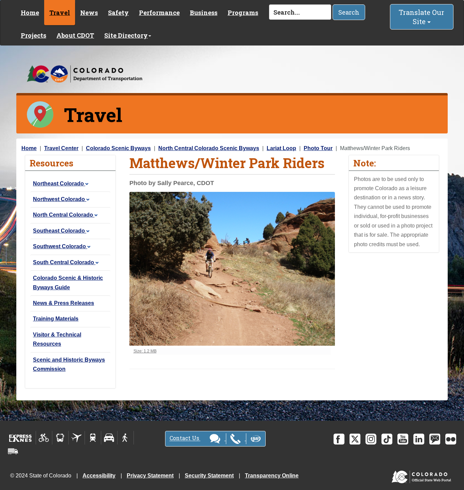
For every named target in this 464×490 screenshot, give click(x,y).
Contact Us (184, 438)
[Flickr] (451, 439)
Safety (118, 12)
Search (348, 12)
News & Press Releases (63, 303)
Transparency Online (272, 475)
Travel (59, 12)
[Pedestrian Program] (125, 437)
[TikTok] (387, 439)
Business (203, 12)
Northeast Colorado (59, 183)
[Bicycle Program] (44, 437)
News (89, 12)
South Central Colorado (64, 262)
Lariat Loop (281, 148)
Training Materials (55, 319)
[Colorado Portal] (423, 475)
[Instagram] (371, 439)
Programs (243, 12)
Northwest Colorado (59, 199)
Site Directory (126, 35)
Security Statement (209, 475)
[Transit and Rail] (60, 437)
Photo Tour (318, 148)
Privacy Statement (150, 475)
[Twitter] (355, 439)
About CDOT (75, 35)
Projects (33, 35)
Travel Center (61, 148)
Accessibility (99, 475)
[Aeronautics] (76, 437)
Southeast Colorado (59, 231)
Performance (159, 12)
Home (30, 12)
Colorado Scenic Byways (118, 148)
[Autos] (109, 437)
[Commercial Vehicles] (13, 451)
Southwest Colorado (60, 246)
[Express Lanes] (20, 437)
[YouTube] (403, 439)
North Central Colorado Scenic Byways (208, 148)
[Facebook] (339, 439)
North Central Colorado (63, 215)
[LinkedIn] (419, 439)
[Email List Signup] (435, 439)
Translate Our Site (421, 17)
